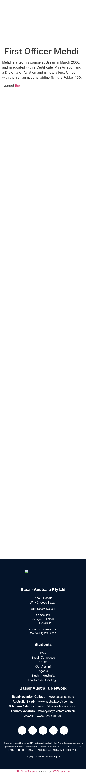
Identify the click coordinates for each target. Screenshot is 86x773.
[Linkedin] (43, 730)
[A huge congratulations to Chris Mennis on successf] (43, 528)
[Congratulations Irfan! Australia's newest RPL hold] (43, 299)
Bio (17, 85)
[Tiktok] (64, 730)
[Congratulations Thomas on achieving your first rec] (43, 345)
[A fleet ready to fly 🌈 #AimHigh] (43, 391)
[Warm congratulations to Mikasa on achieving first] (43, 436)
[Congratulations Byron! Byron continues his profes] (43, 253)
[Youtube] (53, 730)
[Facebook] (32, 730)
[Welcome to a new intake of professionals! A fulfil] (43, 162)
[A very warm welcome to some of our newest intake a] (43, 482)
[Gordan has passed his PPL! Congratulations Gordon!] (43, 208)
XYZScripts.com (61, 771)
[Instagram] (22, 730)
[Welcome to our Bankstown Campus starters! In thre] (43, 116)
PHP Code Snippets (26, 771)
